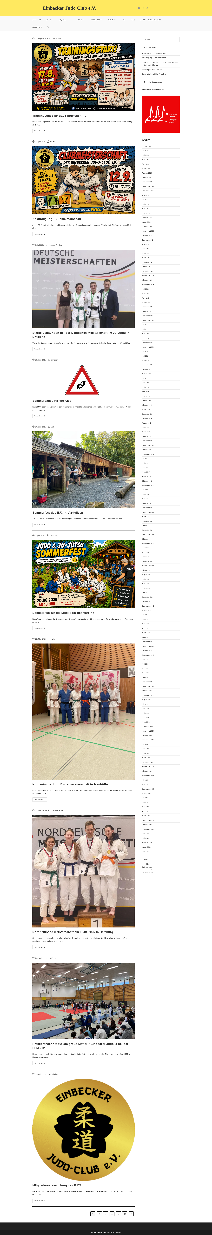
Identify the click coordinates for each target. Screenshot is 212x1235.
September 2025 (148, 191)
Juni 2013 (145, 579)
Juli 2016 (145, 490)
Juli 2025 (145, 200)
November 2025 (148, 186)
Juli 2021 (145, 351)
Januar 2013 (146, 592)
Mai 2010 (145, 713)
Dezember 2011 (147, 642)
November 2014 (148, 534)
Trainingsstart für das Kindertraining (59, 115)
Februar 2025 (147, 218)
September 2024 (148, 240)
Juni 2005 (145, 838)
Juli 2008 (145, 780)
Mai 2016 (145, 499)
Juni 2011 (145, 659)
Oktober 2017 (147, 450)
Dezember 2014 (147, 530)
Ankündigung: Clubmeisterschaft (56, 219)
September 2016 (148, 485)
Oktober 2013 (147, 570)
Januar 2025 (146, 222)
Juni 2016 (145, 494)
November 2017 (148, 445)
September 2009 (148, 740)
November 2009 (148, 731)
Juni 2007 (145, 802)
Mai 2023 (145, 293)
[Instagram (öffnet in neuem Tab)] (143, 8)
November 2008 (148, 767)
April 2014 (145, 552)
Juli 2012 (145, 615)
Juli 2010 (145, 704)
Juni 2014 (145, 548)
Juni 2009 (145, 749)
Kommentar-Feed (148, 870)
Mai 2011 (145, 664)
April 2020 (145, 392)
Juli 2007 (145, 798)
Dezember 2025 (147, 182)
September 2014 (148, 543)
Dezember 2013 (147, 561)
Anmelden (146, 864)
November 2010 (148, 686)
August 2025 (146, 195)
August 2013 (146, 575)
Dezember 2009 (147, 726)
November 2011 (148, 646)
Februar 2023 (147, 307)
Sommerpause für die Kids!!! (53, 400)
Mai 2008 (145, 784)
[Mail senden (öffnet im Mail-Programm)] (147, 8)
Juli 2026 (145, 151)
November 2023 (148, 276)
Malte (52, 142)
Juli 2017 (145, 459)
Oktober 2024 (147, 235)
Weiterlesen (40, 131)
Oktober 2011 (147, 650)
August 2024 (146, 244)
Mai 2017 (145, 463)
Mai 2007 (145, 807)
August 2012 (146, 610)
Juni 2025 (145, 204)
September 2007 (148, 789)
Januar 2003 (146, 847)
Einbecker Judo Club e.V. (69, 8)
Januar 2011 (146, 677)
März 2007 (146, 816)
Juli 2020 (145, 378)
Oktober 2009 (147, 735)
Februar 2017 (147, 476)
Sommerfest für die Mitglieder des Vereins (63, 612)
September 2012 (148, 606)
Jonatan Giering (55, 245)
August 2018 (146, 423)
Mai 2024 (145, 253)
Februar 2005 (147, 842)
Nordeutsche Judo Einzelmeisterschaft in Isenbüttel (70, 784)
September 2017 (148, 454)
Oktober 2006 (147, 825)
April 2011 (145, 668)
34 (125, 1213)
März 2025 (146, 213)
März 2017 (146, 472)
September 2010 (148, 695)
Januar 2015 (146, 526)
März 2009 (146, 758)
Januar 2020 (146, 401)
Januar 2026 (146, 177)
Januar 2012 (146, 637)
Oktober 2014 (147, 539)
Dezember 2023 (147, 271)
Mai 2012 (145, 624)
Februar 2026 (147, 173)
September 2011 (148, 655)
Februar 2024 (147, 262)
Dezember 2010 (147, 682)
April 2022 (145, 338)
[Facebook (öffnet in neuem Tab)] (139, 8)
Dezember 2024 (147, 226)
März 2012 (146, 633)
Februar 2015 (147, 521)
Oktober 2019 (147, 405)
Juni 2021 (145, 356)
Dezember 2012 (147, 597)
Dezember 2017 (147, 441)
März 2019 (146, 409)
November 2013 (148, 566)
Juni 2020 (145, 383)
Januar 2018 (146, 436)
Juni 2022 (145, 329)
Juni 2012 (145, 619)
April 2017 (145, 467)
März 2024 (146, 258)
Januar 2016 (146, 503)
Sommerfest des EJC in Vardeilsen (57, 512)
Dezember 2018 (147, 414)
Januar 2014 (146, 557)
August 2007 (146, 793)
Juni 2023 (145, 289)
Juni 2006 (145, 833)
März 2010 (146, 722)
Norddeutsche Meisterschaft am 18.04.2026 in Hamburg (72, 932)
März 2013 (146, 588)
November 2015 (148, 512)
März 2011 (146, 673)
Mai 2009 (145, 753)
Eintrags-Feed (147, 867)
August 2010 (146, 700)
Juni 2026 (145, 155)
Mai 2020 (145, 387)
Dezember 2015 (147, 508)
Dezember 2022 (147, 316)
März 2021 (146, 360)
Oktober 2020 (147, 369)
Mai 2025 (145, 209)
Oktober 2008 (147, 771)
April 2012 (145, 628)
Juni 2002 (145, 851)
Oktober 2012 (147, 601)
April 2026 (145, 164)
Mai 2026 (145, 159)
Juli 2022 (145, 325)
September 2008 (148, 775)
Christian (57, 38)
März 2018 (146, 432)
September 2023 (148, 284)
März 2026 (146, 168)
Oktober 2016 (147, 481)
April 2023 (145, 298)
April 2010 (145, 717)
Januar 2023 (146, 311)
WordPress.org (147, 873)
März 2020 (146, 396)
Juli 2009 (145, 744)
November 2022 (148, 320)
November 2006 (148, 820)
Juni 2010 (145, 709)
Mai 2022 (145, 334)
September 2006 (148, 829)
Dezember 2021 (147, 343)
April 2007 (145, 811)
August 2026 (146, 146)
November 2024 (148, 231)
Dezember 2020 (147, 365)
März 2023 (146, 302)
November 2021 (148, 347)
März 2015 (146, 517)
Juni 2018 (145, 427)
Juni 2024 (145, 249)
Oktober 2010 (147, 691)
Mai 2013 (145, 584)
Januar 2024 (146, 267)
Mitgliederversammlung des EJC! (56, 1185)
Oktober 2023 (147, 280)
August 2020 (146, 374)
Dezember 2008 (147, 762)
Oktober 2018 (147, 418)
